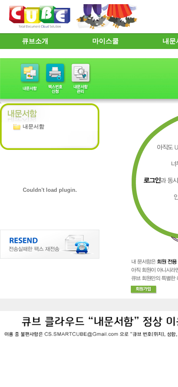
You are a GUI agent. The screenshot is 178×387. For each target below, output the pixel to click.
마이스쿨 (105, 40)
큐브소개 (35, 40)
